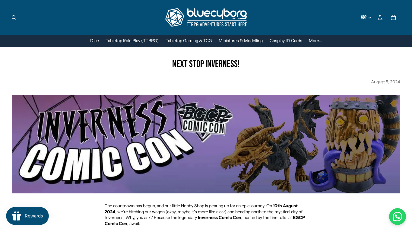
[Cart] (393, 17)
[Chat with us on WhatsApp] (397, 216)
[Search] (14, 17)
